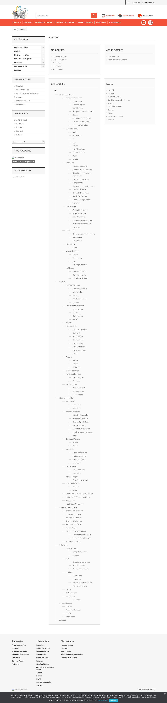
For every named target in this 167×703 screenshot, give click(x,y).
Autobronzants (71, 593)
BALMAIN (19, 127)
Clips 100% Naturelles (74, 521)
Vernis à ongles (71, 384)
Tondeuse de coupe (80, 453)
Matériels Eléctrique (73, 374)
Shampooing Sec (79, 105)
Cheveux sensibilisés (80, 278)
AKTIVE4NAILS (21, 120)
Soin (74, 261)
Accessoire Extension (74, 518)
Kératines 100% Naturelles (76, 531)
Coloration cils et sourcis (81, 562)
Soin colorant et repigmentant (84, 186)
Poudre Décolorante (80, 210)
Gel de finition (78, 316)
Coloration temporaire (80, 179)
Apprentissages (72, 477)
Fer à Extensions (72, 528)
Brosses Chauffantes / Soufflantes (78, 497)
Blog (128, 2)
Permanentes (71, 230)
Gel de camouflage (79, 347)
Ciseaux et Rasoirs (72, 483)
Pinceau (76, 295)
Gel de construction (80, 330)
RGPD (110, 113)
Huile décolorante (79, 213)
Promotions (57, 63)
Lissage (75, 254)
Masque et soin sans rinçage (83, 111)
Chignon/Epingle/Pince (81, 422)
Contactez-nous (148, 2)
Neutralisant (77, 241)
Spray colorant (78, 183)
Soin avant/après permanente (84, 234)
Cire (74, 142)
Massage (76, 555)
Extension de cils (79, 565)
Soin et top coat (78, 391)
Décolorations (71, 207)
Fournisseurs (22, 170)
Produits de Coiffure (21, 47)
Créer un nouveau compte (117, 60)
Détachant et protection (82, 200)
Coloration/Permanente (81, 429)
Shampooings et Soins (74, 98)
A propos (19, 97)
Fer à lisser (77, 405)
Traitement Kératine (80, 125)
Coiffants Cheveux (72, 129)
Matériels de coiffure (21, 55)
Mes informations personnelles (72, 655)
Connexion (136, 2)
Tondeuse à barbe (79, 459)
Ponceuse (76, 381)
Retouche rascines (80, 196)
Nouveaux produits (60, 56)
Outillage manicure (80, 299)
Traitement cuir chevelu (81, 122)
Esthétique (18, 62)
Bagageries (70, 500)
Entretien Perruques (73, 541)
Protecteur (77, 203)
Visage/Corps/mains (80, 552)
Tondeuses (70, 449)
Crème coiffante (79, 152)
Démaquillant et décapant (82, 220)
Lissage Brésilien (72, 251)
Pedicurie (17, 70)
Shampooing (77, 101)
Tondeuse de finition (80, 456)
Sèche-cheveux (78, 470)
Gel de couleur (78, 309)
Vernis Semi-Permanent (75, 306)
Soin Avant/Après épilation (82, 582)
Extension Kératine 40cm (82, 535)
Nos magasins (21, 104)
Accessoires (70, 617)
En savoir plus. (103, 700)
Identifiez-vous (113, 56)
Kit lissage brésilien (80, 265)
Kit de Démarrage (72, 371)
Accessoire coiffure (73, 412)
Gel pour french (78, 340)
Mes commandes (67, 645)
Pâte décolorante (79, 217)
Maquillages (70, 596)
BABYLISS (20, 124)
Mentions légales (22, 90)
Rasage (69, 606)
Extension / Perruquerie (23, 59)
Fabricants (21, 113)
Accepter (113, 700)
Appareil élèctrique (80, 586)
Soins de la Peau (72, 548)
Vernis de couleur (79, 388)
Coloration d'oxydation (80, 166)
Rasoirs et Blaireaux (73, 610)
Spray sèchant (78, 395)
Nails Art (69, 323)
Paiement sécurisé (23, 101)
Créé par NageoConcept (146, 690)
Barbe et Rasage (20, 66)
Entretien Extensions (73, 514)
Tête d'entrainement (80, 480)
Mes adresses (66, 651)
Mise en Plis (70, 244)
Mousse (75, 146)
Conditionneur (78, 108)
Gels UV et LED (71, 326)
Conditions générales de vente (27, 93)
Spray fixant (77, 135)
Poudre (75, 159)
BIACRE (19, 135)
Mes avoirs (64, 648)
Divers (68, 589)
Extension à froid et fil (73, 524)
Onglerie (17, 51)
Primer (75, 319)
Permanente (77, 237)
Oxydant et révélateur (81, 193)
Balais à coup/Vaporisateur (82, 432)
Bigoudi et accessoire (80, 415)
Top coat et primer (79, 350)
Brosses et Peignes (73, 439)
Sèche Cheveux (72, 466)
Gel (74, 139)
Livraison (19, 86)
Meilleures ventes (59, 60)
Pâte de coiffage (79, 149)
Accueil (111, 90)
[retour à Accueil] (14, 29)
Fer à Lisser (70, 401)
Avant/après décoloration (82, 224)
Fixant (75, 248)
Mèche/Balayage (79, 425)
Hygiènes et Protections (74, 504)
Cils (67, 559)
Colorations (70, 163)
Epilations (69, 572)
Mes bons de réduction (69, 658)
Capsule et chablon (80, 289)
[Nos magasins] (28, 158)
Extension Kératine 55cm (82, 538)
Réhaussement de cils (81, 569)
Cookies (111, 110)
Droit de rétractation (115, 116)
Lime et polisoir (78, 292)
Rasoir (75, 490)
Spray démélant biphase (82, 118)
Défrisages (70, 268)
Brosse (75, 442)
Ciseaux (76, 487)
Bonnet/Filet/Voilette (80, 418)
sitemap (39, 685)
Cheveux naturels (79, 275)
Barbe (68, 613)
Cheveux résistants (80, 271)
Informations (22, 79)
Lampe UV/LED (78, 377)
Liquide (75, 312)
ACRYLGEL (77, 367)
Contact (111, 120)
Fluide (75, 156)
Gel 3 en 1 (76, 333)
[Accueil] (55, 91)
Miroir (75, 436)
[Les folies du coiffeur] (20, 12)
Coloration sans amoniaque (82, 170)
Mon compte (111, 15)
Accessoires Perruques (74, 511)
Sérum (75, 115)
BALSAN (19, 131)
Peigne (75, 446)
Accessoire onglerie (73, 285)
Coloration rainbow (79, 189)
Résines (69, 357)
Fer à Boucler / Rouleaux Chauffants (79, 494)
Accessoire (77, 408)
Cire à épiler (77, 576)
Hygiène (76, 302)
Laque (75, 132)
